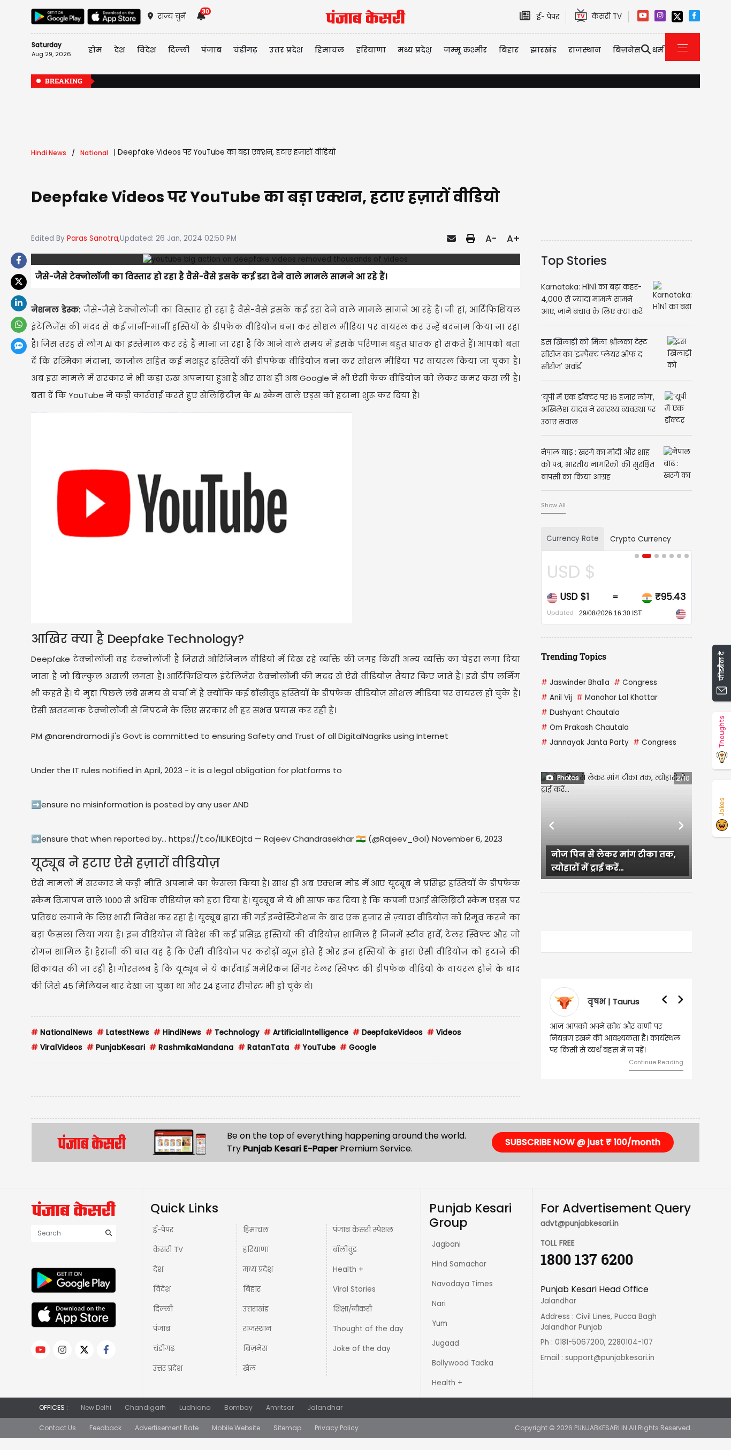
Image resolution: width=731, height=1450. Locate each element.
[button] (552, 825)
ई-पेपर (163, 1230)
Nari (439, 1304)
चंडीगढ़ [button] (245, 49)
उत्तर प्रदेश (286, 49)
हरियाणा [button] (371, 49)
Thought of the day (368, 1329)
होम (95, 49)
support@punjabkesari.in (609, 1358)
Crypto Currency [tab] (640, 539)
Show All (553, 505)
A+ (513, 238)
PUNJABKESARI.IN (600, 1427)
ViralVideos (56, 1047)
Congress (635, 682)
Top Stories (574, 260)
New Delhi (96, 1407)
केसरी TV (168, 1250)
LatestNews (123, 1032)
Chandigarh (145, 1407)
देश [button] (119, 49)
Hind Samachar (459, 1264)
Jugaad (445, 1343)
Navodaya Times (462, 1284)
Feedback (105, 1427)
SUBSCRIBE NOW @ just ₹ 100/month (582, 1142)
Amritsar (280, 1407)
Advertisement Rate (167, 1427)
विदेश (162, 1289)
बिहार (509, 49)
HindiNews (177, 1032)
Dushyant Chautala (580, 712)
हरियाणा (256, 1250)
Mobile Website (236, 1427)
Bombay (238, 1407)
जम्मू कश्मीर (465, 49)
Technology (232, 1032)
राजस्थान (257, 1329)
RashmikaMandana (191, 1047)
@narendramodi (76, 736)
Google (358, 1047)
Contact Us (57, 1427)
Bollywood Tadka (462, 1363)
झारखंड (543, 49)
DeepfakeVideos (388, 1032)
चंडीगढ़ (163, 1349)
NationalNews (62, 1032)
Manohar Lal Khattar (617, 697)
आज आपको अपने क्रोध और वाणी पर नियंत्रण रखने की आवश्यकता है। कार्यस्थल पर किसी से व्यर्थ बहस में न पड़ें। (615, 1038)
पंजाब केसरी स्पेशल (363, 1230)
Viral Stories (354, 1289)
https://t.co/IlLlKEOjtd (211, 838)
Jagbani (446, 1244)
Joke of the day (362, 1349)
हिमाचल (256, 1230)
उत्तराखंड (256, 1309)
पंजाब (161, 1329)
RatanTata (264, 1047)
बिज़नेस (255, 1349)
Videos (444, 1032)
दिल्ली (178, 49)
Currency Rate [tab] (572, 538)
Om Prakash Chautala (585, 727)
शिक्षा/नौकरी (352, 1309)
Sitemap (287, 1427)
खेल (249, 1368)
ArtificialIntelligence (306, 1032)
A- (491, 238)
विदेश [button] (146, 49)
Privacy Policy (337, 1427)
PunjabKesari (116, 1047)
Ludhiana (195, 1407)
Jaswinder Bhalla (575, 682)
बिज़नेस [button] (627, 49)
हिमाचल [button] (329, 49)
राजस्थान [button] (584, 49)
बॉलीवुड (345, 1250)
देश (158, 1269)
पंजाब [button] (211, 49)
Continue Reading (656, 1062)
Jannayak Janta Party (585, 742)
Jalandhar (324, 1407)
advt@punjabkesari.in (579, 1223)
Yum (439, 1323)
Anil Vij (556, 697)
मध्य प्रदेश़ (415, 49)
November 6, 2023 (467, 838)
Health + (348, 1269)
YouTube (315, 1047)
